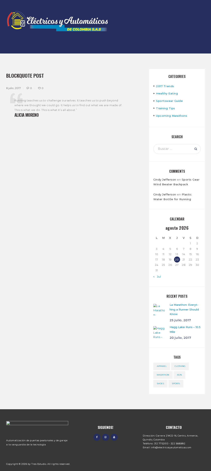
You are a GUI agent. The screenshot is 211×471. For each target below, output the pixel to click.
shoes (160, 383)
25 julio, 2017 (180, 320)
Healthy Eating (167, 93)
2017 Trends (165, 86)
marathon (163, 374)
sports (176, 383)
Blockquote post (25, 75)
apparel (162, 366)
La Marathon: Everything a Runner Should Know (184, 309)
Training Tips (165, 108)
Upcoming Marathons (171, 115)
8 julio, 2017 (13, 88)
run (179, 374)
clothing (180, 366)
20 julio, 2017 (180, 338)
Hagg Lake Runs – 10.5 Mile (185, 329)
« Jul (158, 276)
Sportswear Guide (169, 100)
